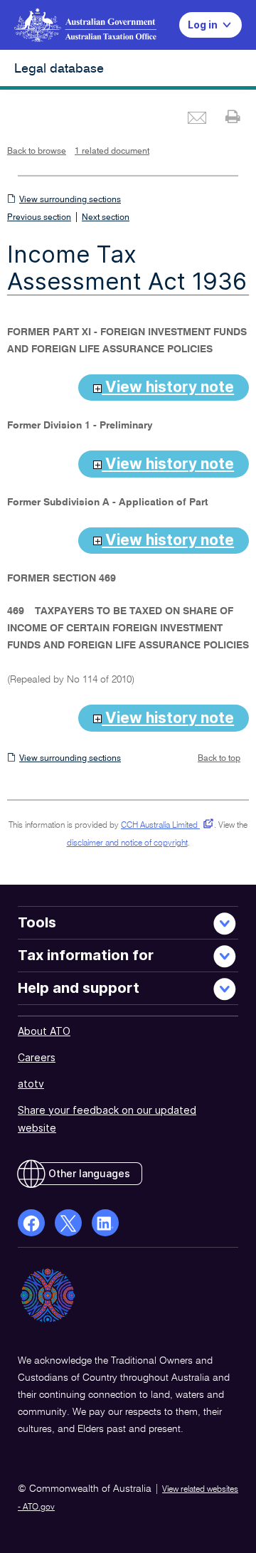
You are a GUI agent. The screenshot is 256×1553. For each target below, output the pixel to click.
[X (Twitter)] (68, 1222)
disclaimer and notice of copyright (127, 843)
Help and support (78, 987)
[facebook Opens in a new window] (31, 1222)
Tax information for (86, 955)
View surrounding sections (70, 200)
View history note (168, 387)
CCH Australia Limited (164, 825)
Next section (105, 218)
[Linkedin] (105, 1222)
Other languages (89, 1173)
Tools (37, 922)
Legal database (59, 69)
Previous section (39, 218)
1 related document (112, 151)
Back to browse (36, 151)
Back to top (219, 758)
